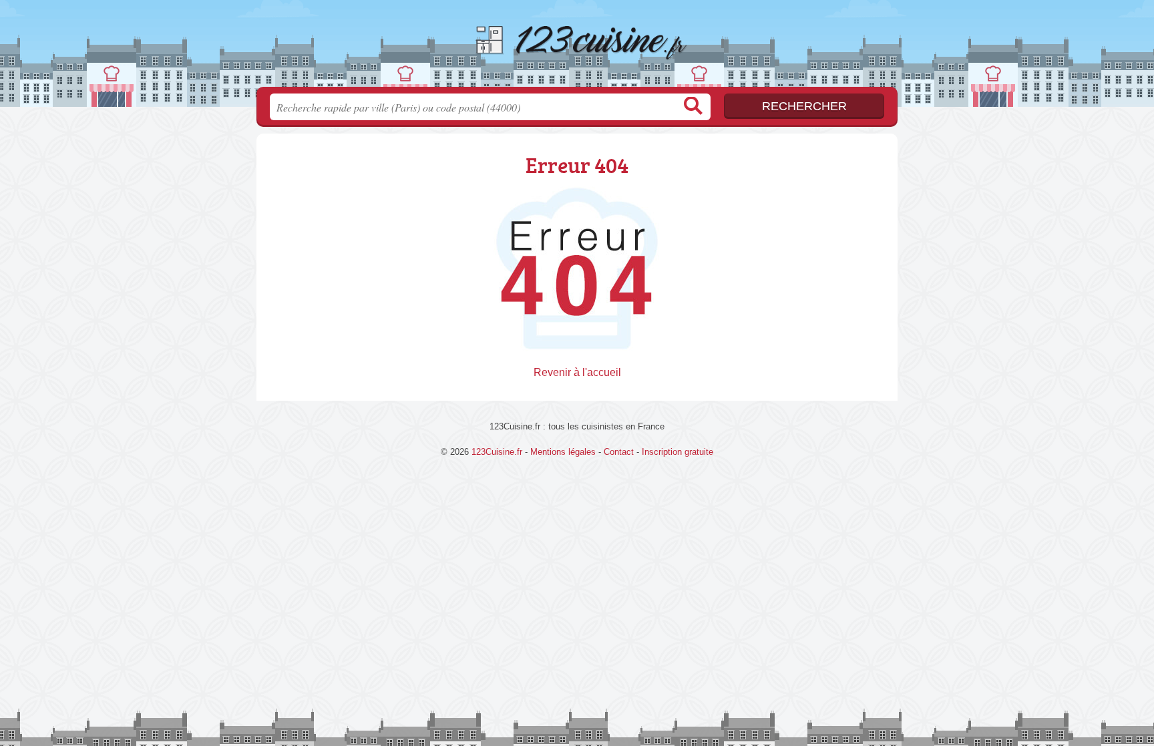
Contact (619, 452)
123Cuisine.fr (577, 47)
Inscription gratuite (677, 452)
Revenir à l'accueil (577, 372)
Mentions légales (563, 452)
